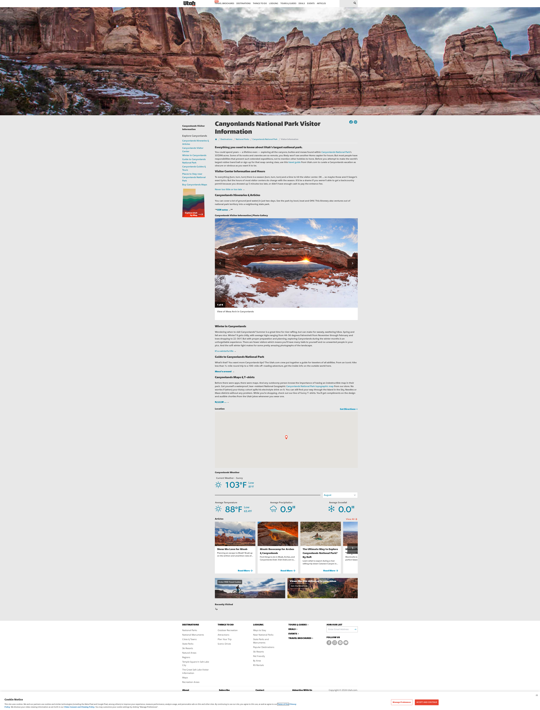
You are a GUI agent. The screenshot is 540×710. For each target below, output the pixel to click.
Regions (186, 657)
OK (537, 695)
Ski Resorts (187, 648)
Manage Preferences (402, 702)
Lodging (258, 624)
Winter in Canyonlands (194, 155)
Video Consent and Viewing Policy (79, 707)
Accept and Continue (426, 702)
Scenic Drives (224, 644)
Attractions (223, 635)
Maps (185, 677)
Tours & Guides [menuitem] (288, 3)
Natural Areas (189, 653)
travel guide (294, 162)
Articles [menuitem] (321, 3)
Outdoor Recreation (228, 630)
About (185, 690)
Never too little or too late (228, 189)
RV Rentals (258, 665)
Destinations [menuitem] (243, 3)
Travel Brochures (299, 638)
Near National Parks (263, 635)
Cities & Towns (189, 639)
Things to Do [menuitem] (260, 3)
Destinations (226, 139)
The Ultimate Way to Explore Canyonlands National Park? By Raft (320, 553)
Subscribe (224, 690)
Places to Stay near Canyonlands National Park (194, 177)
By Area (257, 660)
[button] (220, 264)
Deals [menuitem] (302, 3)
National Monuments (193, 635)
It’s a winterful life (224, 351)
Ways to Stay (259, 630)
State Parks (187, 644)
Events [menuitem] (311, 3)
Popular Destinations (263, 647)
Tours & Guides (297, 624)
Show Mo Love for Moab (232, 549)
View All (352, 519)
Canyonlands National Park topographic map (310, 386)
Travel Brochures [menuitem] (224, 3)
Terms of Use (283, 704)
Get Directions (348, 409)
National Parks (242, 139)
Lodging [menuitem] (273, 3)
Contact (260, 690)
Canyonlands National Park (264, 139)
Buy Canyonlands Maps (194, 184)
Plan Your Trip (225, 639)
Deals (292, 629)
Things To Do (226, 624)
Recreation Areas (190, 682)
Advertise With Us (302, 690)
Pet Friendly (259, 656)
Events (292, 633)
